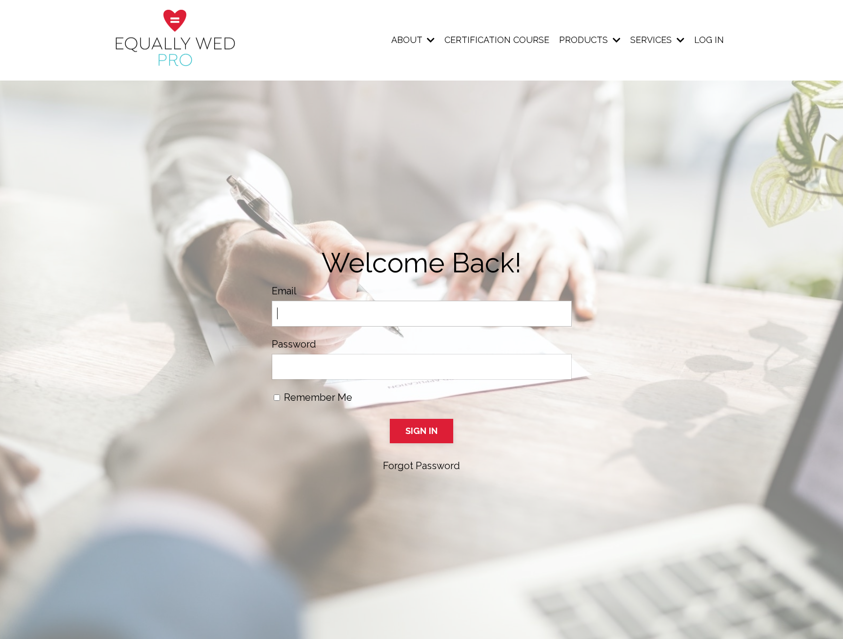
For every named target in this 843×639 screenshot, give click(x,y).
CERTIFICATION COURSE (496, 40)
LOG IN (709, 40)
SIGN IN (421, 431)
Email (284, 291)
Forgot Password (421, 466)
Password (294, 344)
